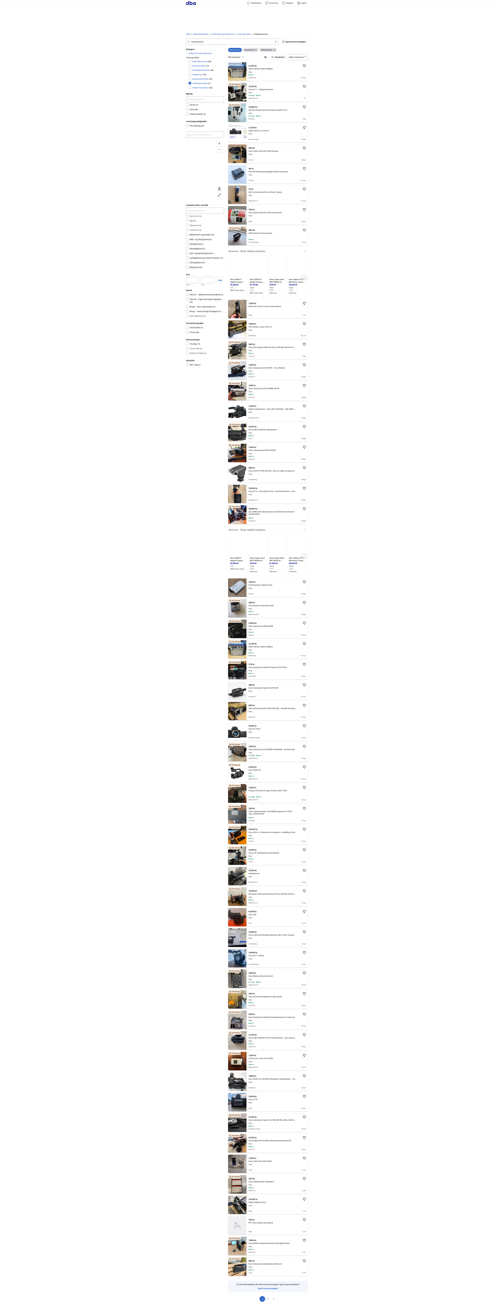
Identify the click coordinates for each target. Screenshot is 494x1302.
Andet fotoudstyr (202, 87)
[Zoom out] (219, 149)
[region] (205, 170)
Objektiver (199, 74)
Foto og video (244, 34)
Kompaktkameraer (202, 70)
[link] (199, 53)
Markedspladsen (201, 34)
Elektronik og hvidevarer (223, 34)
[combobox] (232, 42)
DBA (188, 34)
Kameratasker (200, 65)
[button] (294, 42)
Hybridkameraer (201, 61)
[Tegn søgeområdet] (219, 195)
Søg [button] (220, 280)
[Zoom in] (219, 143)
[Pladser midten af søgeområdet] (219, 188)
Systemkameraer (202, 78)
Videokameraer (201, 83)
